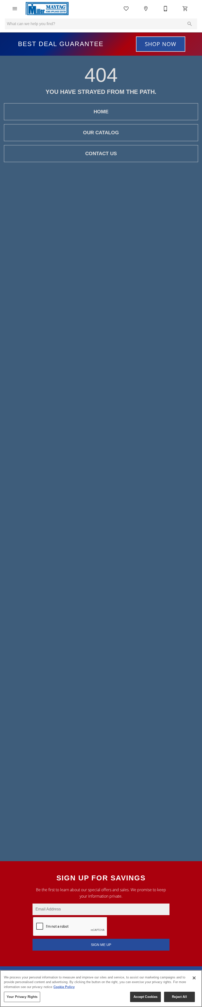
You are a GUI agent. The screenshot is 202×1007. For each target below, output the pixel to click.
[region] (101, 988)
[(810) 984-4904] (165, 9)
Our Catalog (101, 132)
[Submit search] (189, 23)
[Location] (146, 9)
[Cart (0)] (185, 9)
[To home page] (47, 8)
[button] (15, 9)
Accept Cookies (146, 997)
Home (101, 111)
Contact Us (101, 153)
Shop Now (160, 44)
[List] (126, 9)
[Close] (194, 978)
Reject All (179, 997)
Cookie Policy (64, 987)
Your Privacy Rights (22, 997)
